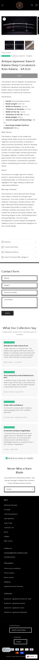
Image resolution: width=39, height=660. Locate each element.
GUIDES (6, 537)
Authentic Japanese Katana (14, 603)
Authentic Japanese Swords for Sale (17, 599)
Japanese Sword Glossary (13, 586)
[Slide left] (2, 46)
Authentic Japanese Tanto (14, 608)
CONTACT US (9, 528)
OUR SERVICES (9, 519)
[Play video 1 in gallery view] (29, 45)
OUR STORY (8, 523)
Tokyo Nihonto (16, 656)
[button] (2, 5)
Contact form (9, 557)
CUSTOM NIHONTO (11, 514)
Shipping (7, 582)
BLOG (6, 532)
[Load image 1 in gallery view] (9, 45)
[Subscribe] (32, 489)
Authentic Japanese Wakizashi (15, 612)
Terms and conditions (12, 568)
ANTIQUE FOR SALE (10, 505)
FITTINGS (7, 510)
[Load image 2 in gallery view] (19, 45)
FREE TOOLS (8, 541)
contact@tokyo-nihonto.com (16, 553)
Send (7, 313)
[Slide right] (37, 46)
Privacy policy (9, 573)
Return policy (9, 577)
